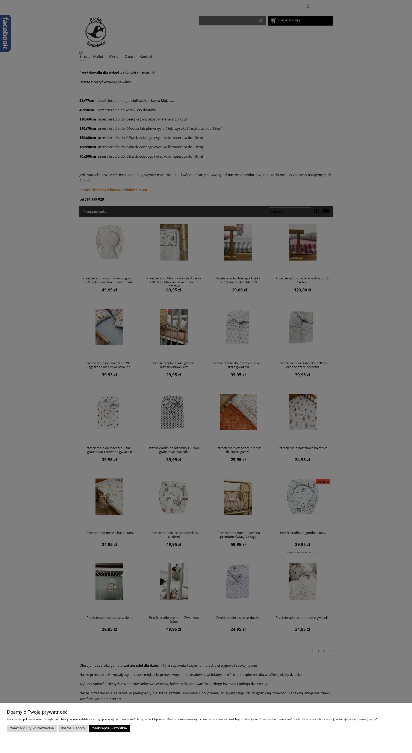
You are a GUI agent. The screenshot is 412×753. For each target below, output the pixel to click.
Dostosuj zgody (73, 728)
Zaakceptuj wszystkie (109, 728)
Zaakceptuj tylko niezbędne (32, 728)
